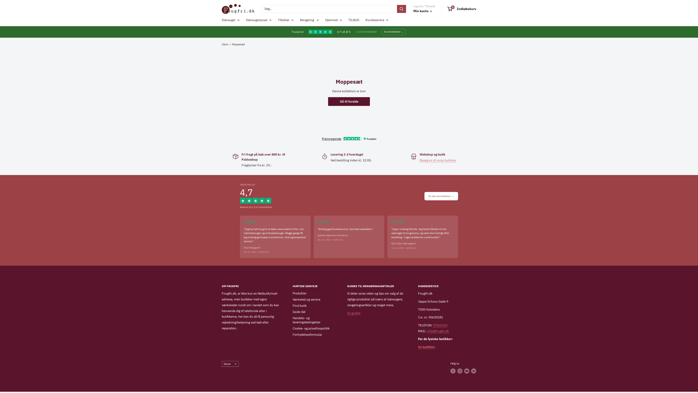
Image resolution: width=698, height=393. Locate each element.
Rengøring (307, 20)
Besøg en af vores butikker (438, 160)
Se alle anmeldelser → (441, 196)
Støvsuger (229, 20)
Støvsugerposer (257, 20)
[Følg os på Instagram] (459, 371)
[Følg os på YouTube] (466, 371)
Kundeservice (375, 20)
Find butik (300, 306)
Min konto (421, 11)
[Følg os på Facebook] (453, 371)
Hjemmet (331, 20)
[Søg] (401, 9)
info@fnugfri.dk (438, 331)
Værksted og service (306, 299)
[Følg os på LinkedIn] (473, 371)
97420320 (440, 325)
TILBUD (353, 20)
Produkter (299, 293)
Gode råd (299, 312)
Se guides (353, 313)
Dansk (227, 364)
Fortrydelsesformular (307, 335)
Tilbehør (284, 20)
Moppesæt (238, 44)
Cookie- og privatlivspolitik (311, 328)
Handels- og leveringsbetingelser (306, 320)
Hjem (225, 44)
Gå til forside (349, 102)
